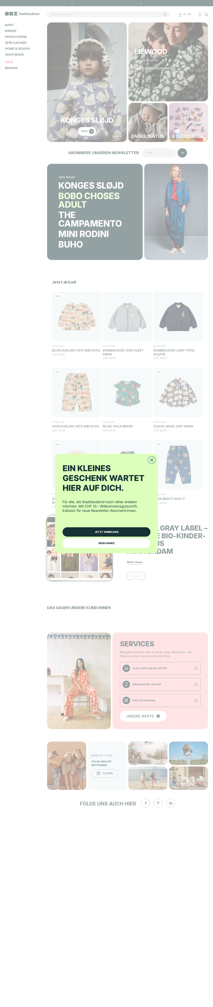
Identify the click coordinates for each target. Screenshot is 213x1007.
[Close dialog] (151, 460)
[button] (106, 492)
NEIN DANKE (107, 543)
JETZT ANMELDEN (107, 532)
